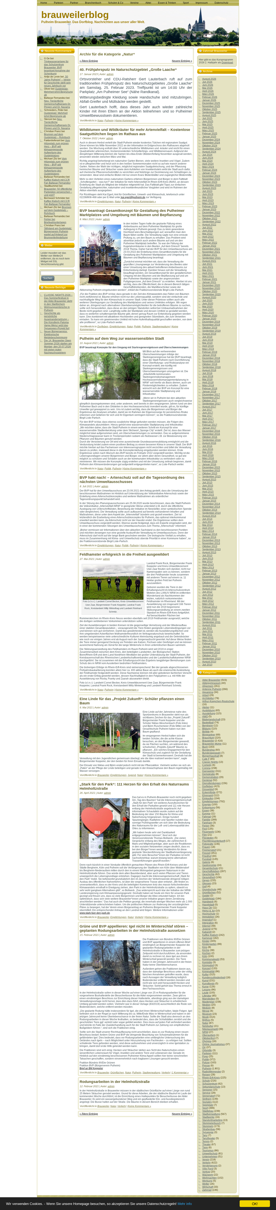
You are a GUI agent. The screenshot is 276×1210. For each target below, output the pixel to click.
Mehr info (185, 1204)
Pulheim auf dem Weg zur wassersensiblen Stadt (122, 338)
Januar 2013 (209, 573)
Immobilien (208, 916)
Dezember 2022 (211, 212)
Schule (206, 1080)
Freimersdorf (209, 850)
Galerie (206, 862)
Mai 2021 (207, 270)
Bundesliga (208, 749)
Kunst (205, 980)
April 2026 (208, 91)
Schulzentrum (209, 1083)
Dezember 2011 (211, 613)
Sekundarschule (211, 1086)
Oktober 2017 (209, 400)
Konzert (206, 968)
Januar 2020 (209, 318)
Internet (206, 925)
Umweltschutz (210, 1153)
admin (110, 74)
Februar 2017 (209, 425)
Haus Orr (207, 907)
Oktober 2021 (209, 255)
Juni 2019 (207, 340)
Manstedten (208, 998)
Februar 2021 (209, 279)
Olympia (206, 1041)
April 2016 (208, 455)
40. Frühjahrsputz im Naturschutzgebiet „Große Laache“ (128, 70)
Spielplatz (207, 1105)
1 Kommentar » (180, 1072)
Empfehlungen (105, 201)
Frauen (206, 847)
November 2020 (211, 288)
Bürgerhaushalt (210, 756)
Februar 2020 (209, 315)
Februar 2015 (209, 497)
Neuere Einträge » (182, 60)
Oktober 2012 (209, 582)
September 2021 (211, 258)
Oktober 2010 (209, 655)
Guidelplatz (208, 898)
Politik (137, 326)
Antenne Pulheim (211, 689)
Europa (206, 813)
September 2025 (211, 112)
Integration (208, 922)
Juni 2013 (207, 558)
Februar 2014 (209, 534)
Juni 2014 (207, 522)
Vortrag (206, 1171)
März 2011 (208, 640)
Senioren (207, 1089)
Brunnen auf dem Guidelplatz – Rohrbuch (57, 136)
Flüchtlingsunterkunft (213, 841)
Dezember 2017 (211, 394)
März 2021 (208, 276)
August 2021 (209, 261)
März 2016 (208, 458)
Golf (204, 886)
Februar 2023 (209, 206)
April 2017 (208, 418)
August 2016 (209, 443)
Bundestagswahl (211, 752)
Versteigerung (210, 1165)
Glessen (206, 883)
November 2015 (211, 470)
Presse (206, 1065)
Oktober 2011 (209, 619)
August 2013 (209, 552)
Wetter (205, 1183)
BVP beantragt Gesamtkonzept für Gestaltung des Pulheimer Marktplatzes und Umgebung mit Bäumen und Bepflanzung (132, 213)
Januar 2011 (209, 646)
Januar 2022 (209, 245)
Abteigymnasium (211, 683)
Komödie (207, 962)
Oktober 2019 (209, 327)
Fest (204, 828)
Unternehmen (209, 1156)
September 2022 (211, 221)
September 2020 (211, 294)
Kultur (205, 974)
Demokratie (208, 774)
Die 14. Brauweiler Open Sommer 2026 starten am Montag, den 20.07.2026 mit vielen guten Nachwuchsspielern (58, 346)
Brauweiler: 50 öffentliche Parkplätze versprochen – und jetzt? (58, 192)
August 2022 (209, 224)
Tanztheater (208, 1138)
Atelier (205, 707)
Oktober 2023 (209, 182)
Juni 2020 (207, 303)
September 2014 (211, 513)
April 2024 (208, 163)
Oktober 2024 (209, 145)
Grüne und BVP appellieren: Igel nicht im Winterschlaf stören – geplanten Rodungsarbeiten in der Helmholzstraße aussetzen (134, 928)
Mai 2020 (207, 306)
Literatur (206, 995)
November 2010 (211, 652)
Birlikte (206, 731)
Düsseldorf (208, 789)
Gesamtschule (210, 868)
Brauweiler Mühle (212, 743)
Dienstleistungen (211, 783)
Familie (206, 819)
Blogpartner (208, 734)
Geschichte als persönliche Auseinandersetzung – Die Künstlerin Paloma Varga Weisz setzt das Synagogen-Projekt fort (56, 321)
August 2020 (209, 297)
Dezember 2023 (211, 176)
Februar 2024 (209, 170)
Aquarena (207, 692)
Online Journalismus (213, 1044)
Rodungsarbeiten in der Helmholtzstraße (115, 1082)
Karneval (207, 938)
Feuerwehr (208, 831)
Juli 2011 (207, 628)
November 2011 (211, 616)
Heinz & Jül (208, 910)
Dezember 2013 (211, 540)
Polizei (206, 1062)
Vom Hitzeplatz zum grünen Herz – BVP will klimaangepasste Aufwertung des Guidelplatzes (57, 148)
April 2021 (208, 273)
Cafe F (206, 759)
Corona (206, 768)
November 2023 (211, 179)
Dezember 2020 (211, 285)
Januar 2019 (209, 355)
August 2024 (209, 151)
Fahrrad (206, 816)
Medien (206, 1004)
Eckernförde (209, 792)
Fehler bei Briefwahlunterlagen (55, 221)
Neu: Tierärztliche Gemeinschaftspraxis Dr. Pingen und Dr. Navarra (57, 104)
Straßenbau (208, 1129)
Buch (205, 746)
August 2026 (209, 78)
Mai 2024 (207, 160)
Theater (206, 1144)
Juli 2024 (207, 154)
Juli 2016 (207, 446)
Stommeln (207, 1126)
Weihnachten (209, 1177)
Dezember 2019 (211, 321)
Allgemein (207, 686)
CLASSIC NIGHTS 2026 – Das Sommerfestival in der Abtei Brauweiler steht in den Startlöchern (58, 300)
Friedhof (206, 856)
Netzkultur (207, 1026)
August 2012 (209, 588)
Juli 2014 (207, 519)
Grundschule (209, 889)
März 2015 (208, 494)
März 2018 (208, 385)
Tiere (205, 1147)
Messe (206, 1010)
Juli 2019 (207, 336)
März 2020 (208, 312)
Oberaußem (208, 1035)
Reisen (206, 1074)
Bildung (206, 728)
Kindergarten (209, 944)
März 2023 (208, 203)
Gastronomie (209, 865)
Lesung (206, 989)
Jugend (132, 775)
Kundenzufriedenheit (213, 977)
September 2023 (211, 185)
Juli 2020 (207, 300)
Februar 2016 (209, 461)
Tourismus (208, 1150)
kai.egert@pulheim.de (132, 197)
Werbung (207, 1180)
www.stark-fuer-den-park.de (95, 913)
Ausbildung (208, 710)
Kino (204, 947)
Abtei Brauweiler (211, 680)
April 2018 (208, 382)
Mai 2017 (207, 415)
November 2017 (211, 397)
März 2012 (208, 604)
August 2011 (209, 625)
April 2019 (208, 346)
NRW (205, 1032)
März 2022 (208, 239)
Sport (205, 1108)
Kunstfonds (208, 983)
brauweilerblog (75, 14)
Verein (205, 1159)
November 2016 (211, 434)
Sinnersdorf (208, 1095)
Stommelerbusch (211, 1123)
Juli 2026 (207, 82)
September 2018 (211, 367)
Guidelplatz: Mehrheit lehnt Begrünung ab (58, 91)
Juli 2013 (207, 555)
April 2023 (208, 200)
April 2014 (208, 528)
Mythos (206, 1020)
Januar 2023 (209, 209)
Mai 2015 (207, 488)
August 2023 (209, 188)
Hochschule (208, 913)
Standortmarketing (212, 1120)
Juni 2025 (207, 121)
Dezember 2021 (211, 248)
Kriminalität (208, 971)
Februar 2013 (209, 570)
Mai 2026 (207, 88)
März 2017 (208, 421)
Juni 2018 (207, 376)
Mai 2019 (207, 343)
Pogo (205, 1056)
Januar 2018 (209, 391)
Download (227, 62)
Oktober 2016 (209, 437)
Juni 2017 (207, 412)
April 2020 (208, 309)
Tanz (205, 1135)
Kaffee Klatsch (210, 935)
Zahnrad (207, 1190)
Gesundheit (208, 877)
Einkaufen (207, 798)
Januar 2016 (209, 464)
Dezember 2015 (211, 467)
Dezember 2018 (211, 358)
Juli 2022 (207, 227)
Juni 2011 (207, 631)
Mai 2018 (207, 379)
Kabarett (207, 932)
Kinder (206, 941)
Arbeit (205, 695)
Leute (205, 992)
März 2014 (208, 531)
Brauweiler (103, 775)
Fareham (207, 822)
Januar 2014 (209, 537)
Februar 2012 (209, 607)
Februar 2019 (209, 352)
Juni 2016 (207, 449)
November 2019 (211, 324)
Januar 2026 (209, 100)
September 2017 (211, 403)
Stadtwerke (208, 1117)
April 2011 (207, 637)
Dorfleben (102, 326)
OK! (255, 1203)
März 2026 (208, 94)
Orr (204, 1047)
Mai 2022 (207, 233)
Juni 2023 (207, 194)
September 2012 (211, 585)
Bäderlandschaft (211, 719)
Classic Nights (210, 762)
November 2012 (211, 579)
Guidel (206, 895)
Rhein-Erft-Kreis (211, 1077)
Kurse (205, 986)
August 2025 (209, 115)
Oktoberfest (208, 1038)
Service (206, 1092)
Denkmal (207, 780)
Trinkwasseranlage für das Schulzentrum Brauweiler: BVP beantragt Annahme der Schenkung (57, 67)
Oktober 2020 (209, 291)
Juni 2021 (207, 267)
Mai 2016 (207, 452)
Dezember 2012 (211, 576)
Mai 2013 (207, 561)
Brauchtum (208, 737)
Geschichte (208, 874)
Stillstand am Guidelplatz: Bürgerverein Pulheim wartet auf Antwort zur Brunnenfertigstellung (58, 233)
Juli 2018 (207, 373)
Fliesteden (208, 837)
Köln (204, 956)
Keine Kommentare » (127, 120)
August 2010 (209, 661)
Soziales (207, 1102)
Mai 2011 (207, 634)
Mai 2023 (207, 197)
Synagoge (208, 1132)
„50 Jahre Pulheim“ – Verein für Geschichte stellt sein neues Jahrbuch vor (57, 81)
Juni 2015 (207, 485)
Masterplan (208, 1001)
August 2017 (209, 406)
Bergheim (207, 725)
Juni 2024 (207, 157)
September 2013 (211, 549)
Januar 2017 (209, 428)
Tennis (206, 1141)
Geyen (206, 880)
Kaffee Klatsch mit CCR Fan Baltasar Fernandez (57, 181)
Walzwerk (207, 1174)
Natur (100, 120)
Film (204, 834)
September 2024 (211, 148)
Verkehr (139, 917)
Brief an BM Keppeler (91, 1068)
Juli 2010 (207, 664)
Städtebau (208, 1111)
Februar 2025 (209, 133)
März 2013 (208, 567)
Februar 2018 (209, 388)
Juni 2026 (207, 85)
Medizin (206, 1007)
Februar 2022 (209, 242)
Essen (205, 810)
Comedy (207, 765)
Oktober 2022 (209, 218)
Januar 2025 (209, 136)
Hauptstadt (208, 904)
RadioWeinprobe (211, 1071)
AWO (205, 716)
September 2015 (211, 476)
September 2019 (211, 330)
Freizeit (206, 853)
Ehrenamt (207, 795)
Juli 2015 (207, 482)
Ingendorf (207, 919)
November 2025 (211, 106)
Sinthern (207, 1098)
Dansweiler (208, 771)
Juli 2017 (207, 409)
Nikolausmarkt (210, 1029)
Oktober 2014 (209, 509)
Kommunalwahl (210, 959)
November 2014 (211, 506)
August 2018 (209, 370)
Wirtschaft (207, 1187)
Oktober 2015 (209, 473)
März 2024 (208, 167)
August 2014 (209, 516)
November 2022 (211, 215)
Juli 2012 (207, 591)
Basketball (208, 722)
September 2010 (211, 658)
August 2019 (209, 333)
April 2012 (208, 601)
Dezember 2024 (211, 139)
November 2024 (211, 142)
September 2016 (211, 440)
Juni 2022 (207, 230)
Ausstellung (208, 713)
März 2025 (208, 130)
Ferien (205, 825)
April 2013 (208, 564)
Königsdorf (208, 965)
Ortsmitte (207, 1050)
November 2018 (211, 361)
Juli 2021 (207, 264)
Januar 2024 (209, 173)
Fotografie (207, 844)
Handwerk (208, 901)
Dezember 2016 (211, 431)
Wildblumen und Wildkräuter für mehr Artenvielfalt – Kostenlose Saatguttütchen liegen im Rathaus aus (135, 132)
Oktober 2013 (209, 546)
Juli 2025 (207, 118)
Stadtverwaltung (161, 326)
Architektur (208, 698)
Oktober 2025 (209, 109)
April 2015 (208, 491)
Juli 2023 (207, 191)
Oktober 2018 (209, 364)
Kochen (206, 953)
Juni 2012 (207, 594)
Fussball (207, 859)
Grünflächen (117, 1072)
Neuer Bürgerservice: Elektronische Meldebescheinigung (55, 334)
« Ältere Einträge (89, 60)
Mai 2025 (207, 124)
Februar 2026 (209, 97)
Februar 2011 (209, 643)
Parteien (207, 1053)
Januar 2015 (209, 500)
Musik (205, 1017)
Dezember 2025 (211, 103)
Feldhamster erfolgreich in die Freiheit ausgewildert (124, 554)
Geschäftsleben (210, 871)
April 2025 (208, 127)
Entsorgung (208, 807)
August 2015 (209, 479)
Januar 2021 (209, 282)
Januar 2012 (209, 610)
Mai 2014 (207, 525)
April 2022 (208, 236)
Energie (206, 804)
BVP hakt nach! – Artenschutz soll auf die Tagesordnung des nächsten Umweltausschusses (132, 480)
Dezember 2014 (211, 503)
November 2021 (211, 251)
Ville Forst (207, 1168)
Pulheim (109, 120)
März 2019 (208, 349)
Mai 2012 (207, 598)
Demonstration (210, 777)
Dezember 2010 (211, 649)
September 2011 (211, 622)
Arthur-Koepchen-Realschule (218, 701)
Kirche (205, 950)
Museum (207, 1014)
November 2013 (211, 543)
